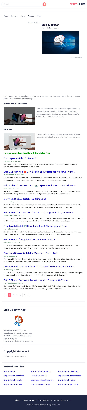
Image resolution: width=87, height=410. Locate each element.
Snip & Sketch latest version (69, 371)
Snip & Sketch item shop (41, 371)
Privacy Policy (43, 400)
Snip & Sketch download (14, 376)
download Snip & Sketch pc (42, 380)
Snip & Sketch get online (68, 384)
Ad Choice (55, 400)
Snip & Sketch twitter (66, 380)
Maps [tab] (39, 16)
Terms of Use (66, 400)
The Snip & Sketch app (40, 384)
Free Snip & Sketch (39, 376)
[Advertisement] (21, 39)
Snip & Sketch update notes (69, 376)
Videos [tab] (31, 16)
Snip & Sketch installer (13, 380)
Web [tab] (6, 16)
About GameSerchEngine (25, 400)
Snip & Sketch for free (13, 384)
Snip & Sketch (9, 371)
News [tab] (23, 16)
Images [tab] (14, 16)
